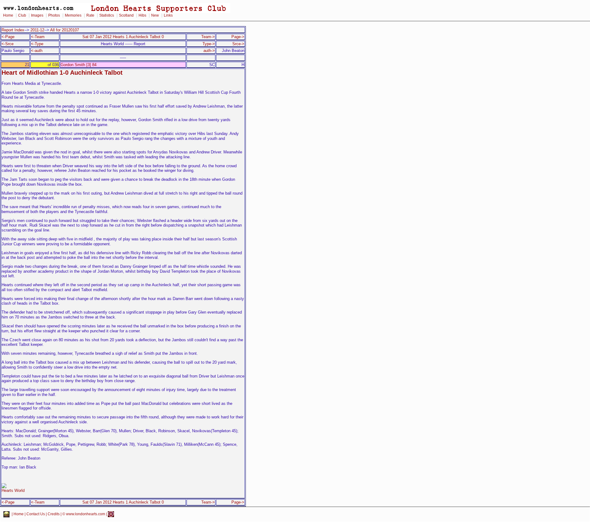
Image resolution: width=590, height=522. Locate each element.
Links (168, 15)
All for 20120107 (64, 30)
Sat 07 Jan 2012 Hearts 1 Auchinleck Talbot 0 (123, 36)
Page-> (237, 36)
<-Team (38, 36)
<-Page (8, 36)
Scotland (126, 15)
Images (37, 15)
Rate (90, 15)
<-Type (37, 44)
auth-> (209, 50)
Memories (73, 15)
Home (8, 15)
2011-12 (37, 30)
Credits (54, 514)
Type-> (209, 44)
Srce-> (238, 44)
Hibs (142, 15)
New (155, 15)
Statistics (106, 15)
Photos (54, 15)
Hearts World (13, 490)
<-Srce (8, 44)
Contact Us (35, 514)
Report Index (13, 30)
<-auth (36, 50)
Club (22, 15)
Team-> (208, 36)
